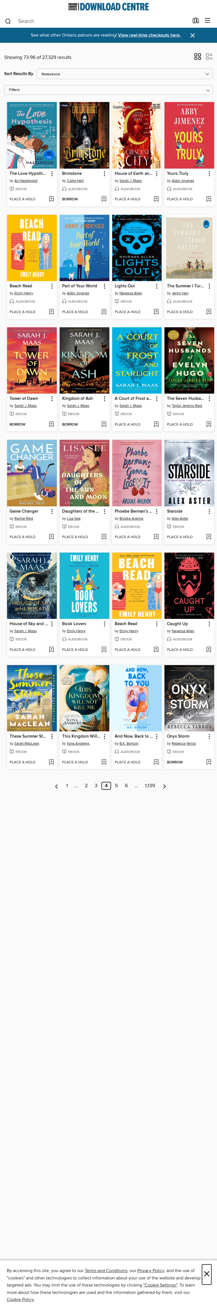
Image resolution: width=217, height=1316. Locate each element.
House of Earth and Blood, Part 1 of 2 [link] (134, 173)
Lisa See (74, 518)
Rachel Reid (23, 518)
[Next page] (164, 785)
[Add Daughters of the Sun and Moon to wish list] (103, 537)
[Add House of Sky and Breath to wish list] (51, 650)
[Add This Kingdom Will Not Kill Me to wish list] (103, 762)
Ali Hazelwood (25, 181)
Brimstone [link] (72, 173)
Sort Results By (18, 74)
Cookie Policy (20, 1299)
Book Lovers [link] (74, 624)
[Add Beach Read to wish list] (51, 312)
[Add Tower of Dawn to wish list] (51, 424)
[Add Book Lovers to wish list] (103, 650)
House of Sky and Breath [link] (29, 624)
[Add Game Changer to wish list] (51, 537)
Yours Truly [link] (177, 173)
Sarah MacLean (26, 743)
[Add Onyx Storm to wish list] (208, 762)
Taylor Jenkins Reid (187, 406)
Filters (14, 90)
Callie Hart (75, 181)
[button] (197, 58)
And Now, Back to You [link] (134, 736)
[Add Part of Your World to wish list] (103, 312)
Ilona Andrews (78, 743)
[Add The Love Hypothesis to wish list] (51, 199)
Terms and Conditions (106, 1270)
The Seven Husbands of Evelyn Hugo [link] (186, 398)
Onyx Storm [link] (178, 736)
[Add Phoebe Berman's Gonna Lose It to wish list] (156, 537)
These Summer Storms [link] (29, 736)
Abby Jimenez (183, 181)
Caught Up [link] (177, 624)
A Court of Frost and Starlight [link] (134, 398)
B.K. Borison (129, 743)
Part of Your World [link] (79, 286)
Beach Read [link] (21, 286)
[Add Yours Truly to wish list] (208, 199)
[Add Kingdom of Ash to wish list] (103, 424)
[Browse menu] (207, 21)
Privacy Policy (150, 1270)
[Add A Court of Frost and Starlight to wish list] (156, 424)
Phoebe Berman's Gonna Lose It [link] (134, 511)
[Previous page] (56, 785)
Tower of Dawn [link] (24, 398)
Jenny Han (180, 293)
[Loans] (196, 22)
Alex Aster (180, 518)
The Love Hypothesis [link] (29, 173)
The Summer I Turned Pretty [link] (186, 286)
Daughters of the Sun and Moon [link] (81, 511)
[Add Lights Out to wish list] (156, 312)
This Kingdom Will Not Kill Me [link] (81, 736)
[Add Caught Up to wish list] (208, 650)
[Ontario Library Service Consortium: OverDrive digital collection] (108, 6)
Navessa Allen (131, 293)
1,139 (150, 786)
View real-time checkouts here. (149, 35)
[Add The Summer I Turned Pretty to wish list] (208, 312)
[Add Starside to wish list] (208, 537)
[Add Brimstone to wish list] (103, 199)
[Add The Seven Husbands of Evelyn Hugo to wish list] (208, 424)
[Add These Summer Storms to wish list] (51, 762)
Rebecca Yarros (184, 743)
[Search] (8, 21)
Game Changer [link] (24, 511)
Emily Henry (23, 293)
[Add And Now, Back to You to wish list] (156, 762)
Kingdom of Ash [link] (77, 398)
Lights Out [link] (125, 286)
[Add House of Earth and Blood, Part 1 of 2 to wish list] (156, 199)
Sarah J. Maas (131, 181)
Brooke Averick (132, 518)
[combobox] (97, 21)
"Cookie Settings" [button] (160, 1285)
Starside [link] (175, 511)
